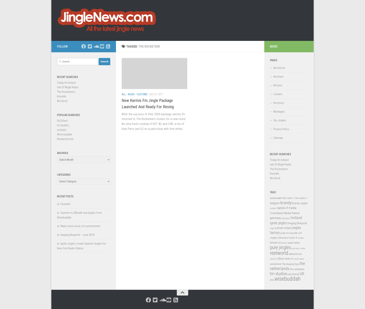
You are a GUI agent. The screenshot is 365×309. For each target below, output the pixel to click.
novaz (273, 242)
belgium (275, 203)
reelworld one (295, 254)
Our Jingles (279, 120)
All (124, 94)
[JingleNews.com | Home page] (107, 20)
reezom (273, 259)
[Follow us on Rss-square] (108, 46)
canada (273, 208)
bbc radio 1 (288, 197)
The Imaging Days (290, 264)
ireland (288, 228)
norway (301, 238)
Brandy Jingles (300, 203)
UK (302, 273)
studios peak (299, 259)
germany (275, 218)
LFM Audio (282, 237)
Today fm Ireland (66, 82)
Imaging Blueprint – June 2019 (77, 235)
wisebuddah (288, 279)
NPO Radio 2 (282, 243)
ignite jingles (278, 223)
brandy (286, 202)
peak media (294, 242)
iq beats (61, 130)
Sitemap (278, 138)
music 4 (293, 237)
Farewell (65, 204)
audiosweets (276, 198)
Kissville (61, 96)
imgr (272, 228)
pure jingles (280, 247)
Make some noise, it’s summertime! (80, 226)
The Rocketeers (66, 92)
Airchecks (279, 68)
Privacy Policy (281, 129)
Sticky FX (289, 258)
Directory (278, 103)
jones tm (284, 233)
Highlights (285, 218)
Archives (278, 76)
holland (296, 217)
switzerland (275, 264)
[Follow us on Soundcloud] (96, 46)
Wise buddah (64, 134)
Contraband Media (280, 213)
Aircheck (62, 101)
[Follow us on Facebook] (83, 46)
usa (272, 279)
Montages (279, 111)
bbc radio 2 (301, 197)
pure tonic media (298, 248)
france (296, 213)
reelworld (279, 253)
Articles (277, 85)
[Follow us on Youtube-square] (102, 46)
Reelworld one (65, 139)
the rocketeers (297, 269)
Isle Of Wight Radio (67, 87)
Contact (277, 94)
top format (293, 274)
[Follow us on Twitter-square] (89, 46)
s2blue (280, 258)
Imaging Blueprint (297, 223)
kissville (293, 233)
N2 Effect (62, 120)
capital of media (286, 208)
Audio (131, 94)
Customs (142, 94)
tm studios (63, 125)
